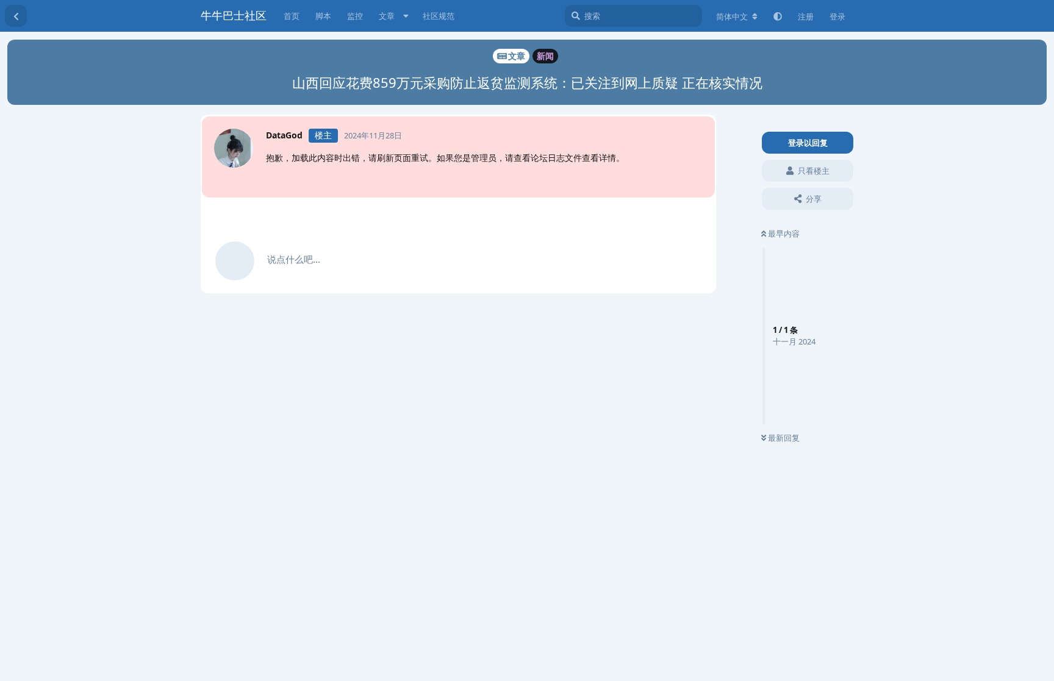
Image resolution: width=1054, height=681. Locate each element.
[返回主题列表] (16, 16)
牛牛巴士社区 (234, 15)
